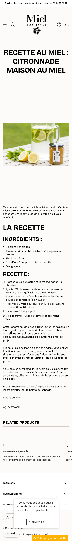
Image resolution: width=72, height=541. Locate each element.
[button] (40, 538)
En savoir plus (36, 522)
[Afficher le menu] (4, 24)
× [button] (57, 496)
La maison (9, 483)
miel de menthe (42, 262)
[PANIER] (67, 24)
